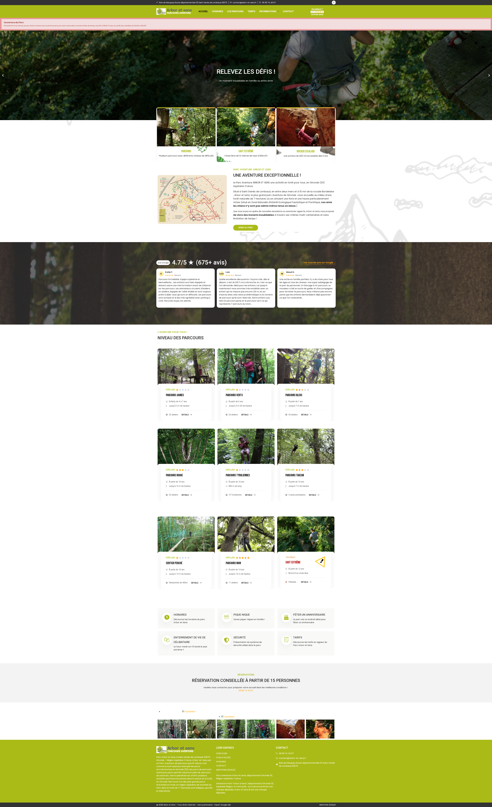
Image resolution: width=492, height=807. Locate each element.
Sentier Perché (174, 563)
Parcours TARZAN (294, 475)
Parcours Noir (233, 563)
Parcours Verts (234, 395)
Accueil (203, 11)
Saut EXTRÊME (245, 151)
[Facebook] (334, 2)
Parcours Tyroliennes (238, 475)
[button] (2, 75)
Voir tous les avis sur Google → (319, 262)
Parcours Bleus (293, 395)
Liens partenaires (205, 805)
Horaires (217, 11)
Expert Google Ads (223, 805)
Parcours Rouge (174, 475)
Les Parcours (235, 11)
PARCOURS (186, 151)
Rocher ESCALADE (306, 151)
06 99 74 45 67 (246, 690)
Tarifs (251, 11)
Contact (288, 11)
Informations (267, 11)
